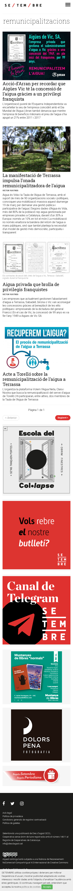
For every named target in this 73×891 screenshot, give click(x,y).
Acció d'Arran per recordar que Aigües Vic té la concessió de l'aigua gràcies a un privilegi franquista (34, 91)
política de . (31, 886)
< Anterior (11, 417)
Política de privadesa (13, 816)
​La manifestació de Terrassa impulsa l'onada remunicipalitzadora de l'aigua (34, 180)
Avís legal (7, 813)
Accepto (47, 887)
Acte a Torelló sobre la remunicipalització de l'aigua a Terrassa (34, 379)
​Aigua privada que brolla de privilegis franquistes (31, 286)
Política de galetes (11, 823)
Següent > (63, 417)
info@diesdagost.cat (13, 843)
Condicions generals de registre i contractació (24, 819)
